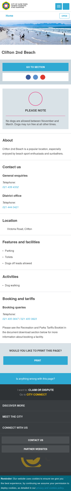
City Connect (37, 394)
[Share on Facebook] (28, 77)
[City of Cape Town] (14, 6)
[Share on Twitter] (35, 77)
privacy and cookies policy (49, 488)
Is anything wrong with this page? (35, 378)
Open (64, 15)
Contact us (35, 440)
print (37, 360)
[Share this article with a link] (42, 77)
